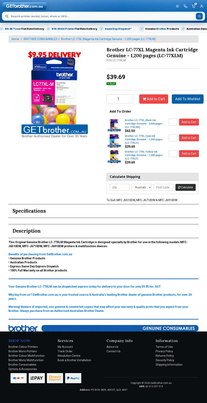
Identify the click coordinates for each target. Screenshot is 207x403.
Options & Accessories (22, 369)
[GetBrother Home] (24, 6)
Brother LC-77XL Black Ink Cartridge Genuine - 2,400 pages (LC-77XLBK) (144, 124)
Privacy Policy (164, 351)
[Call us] (185, 6)
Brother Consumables (22, 364)
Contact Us (113, 351)
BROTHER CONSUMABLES (40, 39)
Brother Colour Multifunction (26, 355)
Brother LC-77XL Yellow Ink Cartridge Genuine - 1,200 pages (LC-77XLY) (144, 155)
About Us (112, 346)
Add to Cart (155, 99)
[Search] (199, 16)
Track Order (65, 351)
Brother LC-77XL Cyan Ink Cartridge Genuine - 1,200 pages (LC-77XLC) (144, 139)
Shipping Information (169, 364)
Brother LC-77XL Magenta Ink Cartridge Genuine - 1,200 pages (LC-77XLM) (108, 39)
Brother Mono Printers (22, 351)
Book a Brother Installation (74, 360)
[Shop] (177, 6)
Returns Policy (165, 355)
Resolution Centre (69, 355)
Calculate (187, 187)
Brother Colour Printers (23, 346)
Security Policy (165, 360)
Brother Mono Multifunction (26, 360)
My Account (65, 346)
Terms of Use (164, 346)
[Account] (201, 6)
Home (15, 39)
